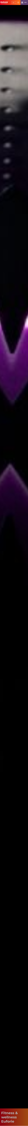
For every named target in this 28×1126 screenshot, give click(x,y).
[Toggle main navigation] (18, 2)
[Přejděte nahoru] (25, 1122)
